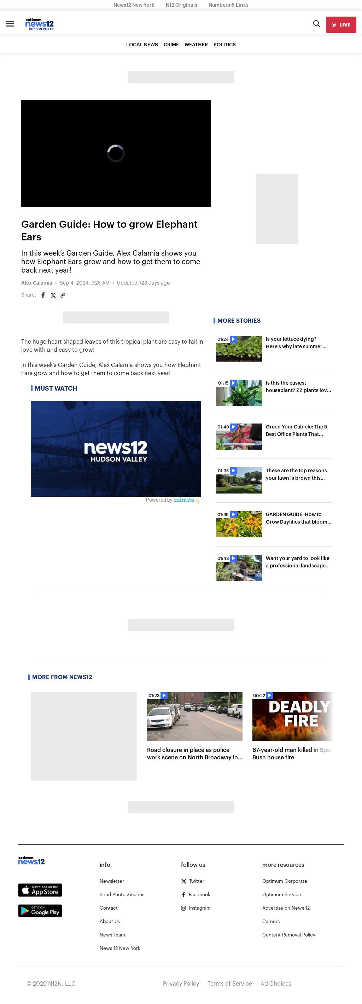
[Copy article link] (63, 295)
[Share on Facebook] (43, 295)
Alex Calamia (36, 283)
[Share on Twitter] (53, 295)
